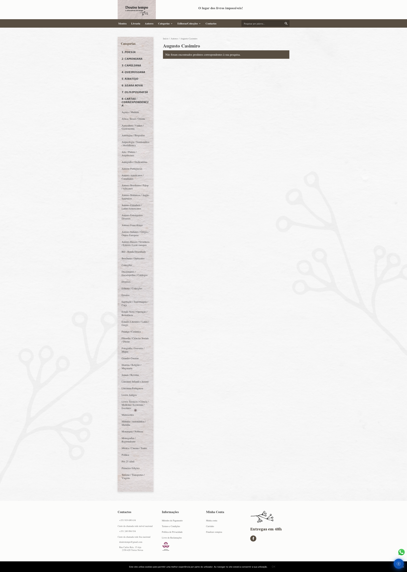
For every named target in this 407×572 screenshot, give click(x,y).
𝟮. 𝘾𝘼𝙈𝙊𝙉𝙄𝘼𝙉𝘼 (132, 58)
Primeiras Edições (131, 468)
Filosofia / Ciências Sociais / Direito (135, 339)
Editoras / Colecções (132, 288)
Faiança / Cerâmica (131, 331)
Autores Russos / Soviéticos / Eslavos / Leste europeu (135, 243)
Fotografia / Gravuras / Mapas (133, 350)
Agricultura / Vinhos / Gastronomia (133, 127)
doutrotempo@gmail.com (130, 541)
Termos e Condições (171, 526)
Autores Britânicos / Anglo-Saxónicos (135, 196)
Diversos (126, 281)
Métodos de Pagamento (172, 520)
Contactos (211, 23)
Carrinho (210, 526)
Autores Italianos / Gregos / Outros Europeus (135, 233)
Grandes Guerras (130, 358)
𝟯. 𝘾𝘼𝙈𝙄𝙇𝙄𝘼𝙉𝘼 (131, 65)
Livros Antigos (129, 395)
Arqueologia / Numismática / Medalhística (135, 143)
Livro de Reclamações (172, 537)
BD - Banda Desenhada (134, 251)
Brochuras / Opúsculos (133, 258)
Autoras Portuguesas (132, 168)
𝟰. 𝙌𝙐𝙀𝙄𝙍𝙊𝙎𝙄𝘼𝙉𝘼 (133, 72)
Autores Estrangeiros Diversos (132, 216)
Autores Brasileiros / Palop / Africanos (135, 187)
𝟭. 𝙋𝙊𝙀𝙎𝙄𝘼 (129, 52)
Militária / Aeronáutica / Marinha (133, 423)
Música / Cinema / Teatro (134, 448)
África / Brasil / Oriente (133, 118)
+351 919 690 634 (127, 520)
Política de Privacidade (172, 531)
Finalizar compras (214, 531)
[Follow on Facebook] (253, 538)
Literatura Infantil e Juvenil (135, 381)
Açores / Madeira (130, 112)
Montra (122, 23)
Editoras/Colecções (187, 23)
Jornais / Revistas (130, 375)
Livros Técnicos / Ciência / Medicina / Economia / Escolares (135, 405)
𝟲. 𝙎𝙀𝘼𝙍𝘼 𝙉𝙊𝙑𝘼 (132, 85)
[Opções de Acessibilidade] (399, 564)
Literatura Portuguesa (132, 388)
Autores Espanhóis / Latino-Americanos (132, 206)
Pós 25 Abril (128, 461)
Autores (149, 23)
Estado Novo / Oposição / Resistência (134, 313)
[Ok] (403, 566)
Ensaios (125, 295)
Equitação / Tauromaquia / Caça (135, 303)
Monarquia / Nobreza (132, 431)
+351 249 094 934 (127, 531)
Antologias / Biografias (133, 135)
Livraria (135, 23)
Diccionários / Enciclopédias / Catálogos (135, 273)
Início (165, 38)
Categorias (164, 23)
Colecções (127, 265)
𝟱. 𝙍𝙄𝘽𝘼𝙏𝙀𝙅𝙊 (130, 78)
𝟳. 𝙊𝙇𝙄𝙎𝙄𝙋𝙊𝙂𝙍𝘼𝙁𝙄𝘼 (135, 92)
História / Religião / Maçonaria (131, 366)
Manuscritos (128, 414)
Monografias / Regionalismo (129, 439)
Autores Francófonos (132, 225)
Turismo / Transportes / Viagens (133, 476)
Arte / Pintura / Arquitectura (129, 153)
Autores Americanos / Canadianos (133, 177)
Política (125, 454)
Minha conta (211, 520)
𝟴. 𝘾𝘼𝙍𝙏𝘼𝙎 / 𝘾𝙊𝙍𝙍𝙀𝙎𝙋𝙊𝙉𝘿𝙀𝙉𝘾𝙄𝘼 (135, 102)
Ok (274, 566)
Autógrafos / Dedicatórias (134, 162)
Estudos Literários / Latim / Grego (135, 323)
